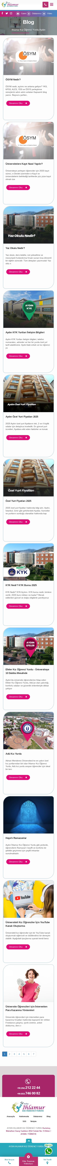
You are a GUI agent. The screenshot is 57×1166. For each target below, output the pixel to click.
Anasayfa (11, 1116)
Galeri (23, 13)
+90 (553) (28, 1093)
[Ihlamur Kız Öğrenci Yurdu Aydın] (10, 3)
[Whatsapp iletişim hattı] (48, 1149)
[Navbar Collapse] (51, 4)
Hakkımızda (24, 1116)
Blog (48, 1116)
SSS (24, 1121)
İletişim (34, 1121)
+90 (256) (28, 1087)
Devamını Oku (16, 103)
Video (49, 13)
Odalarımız (36, 13)
